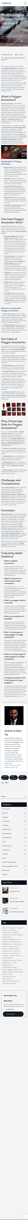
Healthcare (14, 854)
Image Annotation (13, 777)
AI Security (14, 825)
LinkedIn (15, 767)
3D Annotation (8, 58)
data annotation (18, 586)
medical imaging (10, 82)
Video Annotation (7, 978)
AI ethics (4, 930)
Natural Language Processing (14, 866)
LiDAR (14, 962)
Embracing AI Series (7, 951)
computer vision (15, 105)
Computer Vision (17, 58)
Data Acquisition (14, 833)
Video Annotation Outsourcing (10, 981)
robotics (21, 696)
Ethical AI (17, 951)
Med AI (14, 858)
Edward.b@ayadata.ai (11, 765)
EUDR (14, 841)
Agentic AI (14, 813)
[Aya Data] (6, 3)
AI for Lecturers (6, 932)
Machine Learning (7, 965)
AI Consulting (14, 821)
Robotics (14, 874)
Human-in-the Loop (15, 955)
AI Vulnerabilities (6, 937)
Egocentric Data (14, 948)
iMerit (19, 960)
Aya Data (5, 431)
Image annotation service (9, 960)
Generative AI (14, 850)
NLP (21, 969)
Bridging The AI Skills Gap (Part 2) (11, 941)
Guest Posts (9, 54)
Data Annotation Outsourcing (10, 946)
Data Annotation (14, 837)
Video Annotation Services (9, 983)
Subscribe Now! (11, 1014)
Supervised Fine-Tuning (8, 976)
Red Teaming (14, 870)
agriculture (20, 82)
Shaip (10, 974)
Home (2, 34)
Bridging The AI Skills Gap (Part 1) (11, 939)
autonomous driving (9, 651)
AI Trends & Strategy (16, 934)
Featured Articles (14, 845)
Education (5, 948)
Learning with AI (6, 962)
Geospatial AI (15, 953)
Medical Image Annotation (14, 862)
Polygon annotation (22, 777)
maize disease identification (8, 386)
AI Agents (19, 928)
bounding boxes (5, 75)
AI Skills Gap (5, 934)
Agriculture (14, 817)
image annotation (6, 522)
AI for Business (12, 930)
